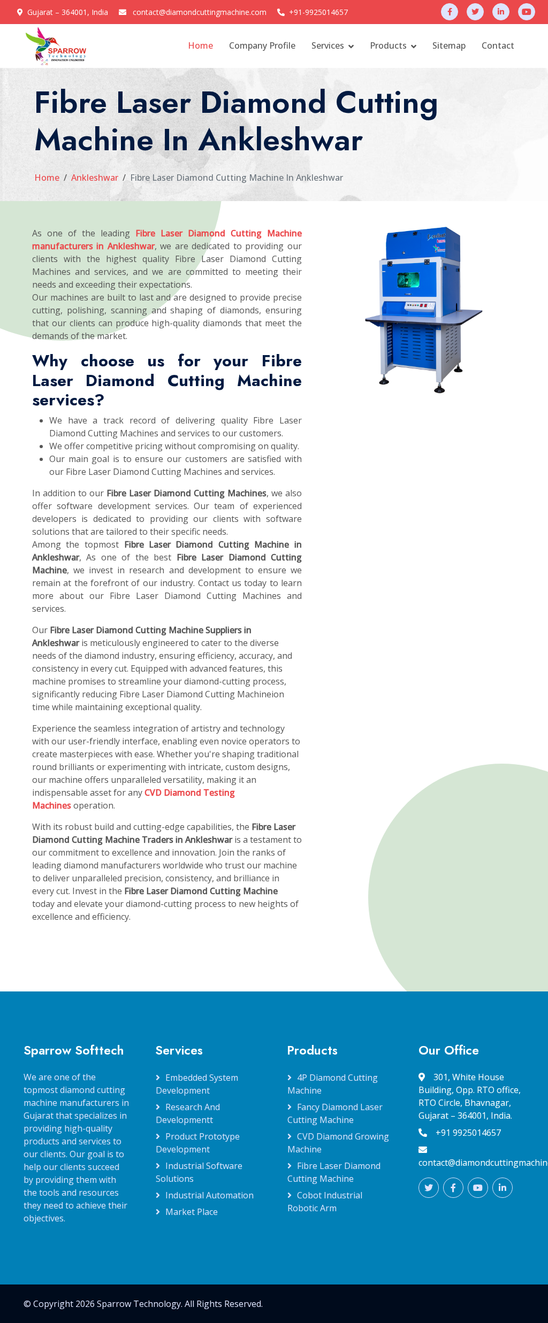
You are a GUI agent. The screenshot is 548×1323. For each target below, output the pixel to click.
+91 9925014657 (468, 1133)
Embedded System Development (197, 1084)
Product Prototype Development (198, 1142)
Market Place (191, 1212)
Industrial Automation (209, 1195)
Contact (498, 45)
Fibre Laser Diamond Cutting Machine (333, 1172)
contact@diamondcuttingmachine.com (200, 12)
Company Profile (262, 45)
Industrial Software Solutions (199, 1172)
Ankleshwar (94, 177)
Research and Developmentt (188, 1113)
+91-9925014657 (318, 12)
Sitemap (449, 45)
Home (200, 45)
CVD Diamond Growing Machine (338, 1142)
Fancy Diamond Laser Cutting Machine (335, 1113)
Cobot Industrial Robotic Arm (324, 1201)
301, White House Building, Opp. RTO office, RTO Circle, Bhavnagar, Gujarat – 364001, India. (469, 1096)
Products (388, 45)
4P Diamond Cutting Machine (332, 1084)
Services (327, 45)
